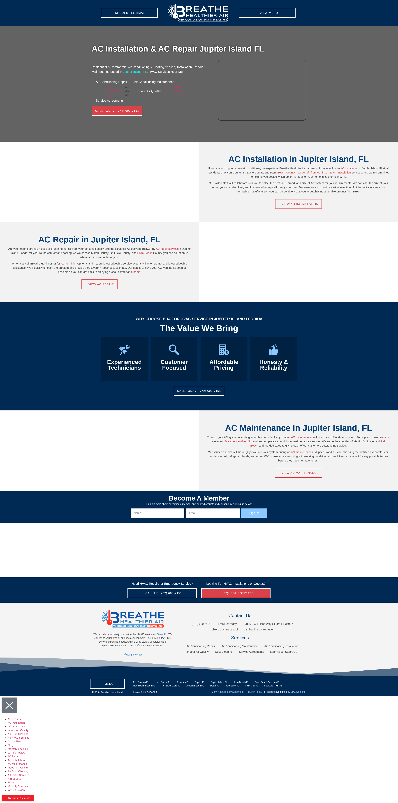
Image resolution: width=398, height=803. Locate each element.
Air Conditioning (115, 91)
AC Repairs (14, 719)
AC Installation (16, 722)
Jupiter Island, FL (135, 71)
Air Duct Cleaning (18, 733)
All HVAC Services (18, 737)
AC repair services (167, 248)
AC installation (349, 168)
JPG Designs (298, 692)
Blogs (11, 745)
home (136, 272)
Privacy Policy (254, 692)
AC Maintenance (17, 726)
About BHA (14, 741)
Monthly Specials (18, 748)
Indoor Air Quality (18, 730)
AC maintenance (301, 437)
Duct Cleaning (180, 91)
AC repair (67, 263)
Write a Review (16, 752)
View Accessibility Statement (227, 692)
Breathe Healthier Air (238, 441)
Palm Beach (144, 253)
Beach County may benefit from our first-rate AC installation (314, 172)
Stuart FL (162, 634)
